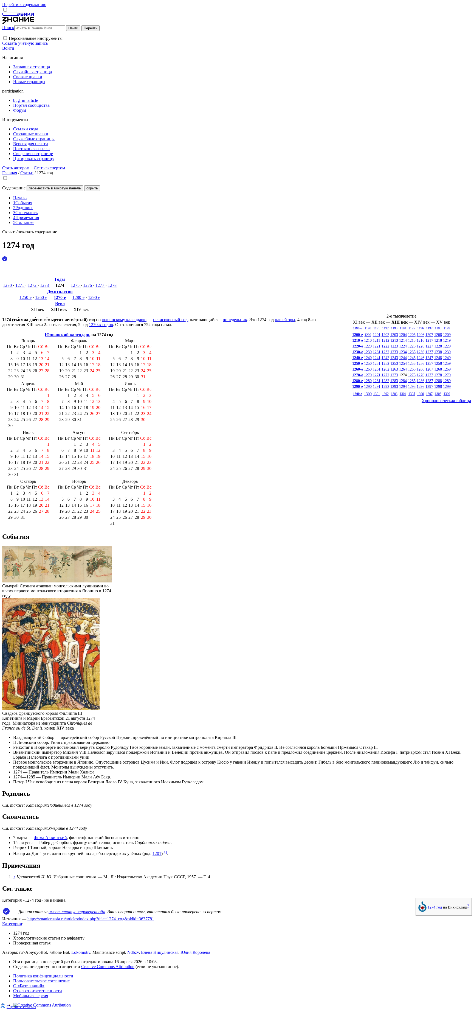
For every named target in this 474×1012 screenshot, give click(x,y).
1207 (429, 334)
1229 (447, 346)
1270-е (60, 297)
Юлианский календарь (67, 334)
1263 (394, 369)
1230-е (357, 352)
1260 (368, 369)
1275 (76, 285)
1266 (420, 369)
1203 (394, 334)
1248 (438, 357)
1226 (420, 346)
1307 (429, 394)
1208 (438, 334)
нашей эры (285, 319)
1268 (438, 369)
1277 (100, 285)
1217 (429, 340)
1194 (403, 328)
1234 (403, 352)
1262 (385, 369)
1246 (420, 357)
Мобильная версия (30, 995)
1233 (394, 352)
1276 (88, 285)
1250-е (25, 297)
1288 (438, 381)
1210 (368, 340)
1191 (376, 328)
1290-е (94, 297)
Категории (12, 923)
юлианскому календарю (124, 319)
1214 (403, 340)
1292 (385, 386)
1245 (412, 357)
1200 (368, 335)
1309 (447, 394)
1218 (438, 340)
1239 (447, 352)
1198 (438, 328)
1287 (429, 381)
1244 (403, 357)
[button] (5, 38)
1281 (376, 381)
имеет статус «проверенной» (77, 911)
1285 (412, 381)
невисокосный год (170, 319)
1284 (403, 381)
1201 (376, 334)
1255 (412, 363)
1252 (385, 363)
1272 (33, 285)
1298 (438, 386)
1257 (429, 363)
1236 (420, 352)
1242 (385, 357)
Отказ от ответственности (37, 990)
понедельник (235, 319)
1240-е (357, 357)
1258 (438, 363)
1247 (429, 357)
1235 (412, 352)
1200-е (357, 334)
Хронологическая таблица (446, 400)
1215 (412, 340)
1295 (412, 386)
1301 (376, 394)
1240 (368, 357)
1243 (394, 357)
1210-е (357, 340)
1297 (429, 386)
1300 (368, 394)
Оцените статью (21, 1006)
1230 (368, 352)
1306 (420, 394)
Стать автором (15, 168)
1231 (376, 352)
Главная (9, 172)
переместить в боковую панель (55, 188)
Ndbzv (133, 952)
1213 (394, 340)
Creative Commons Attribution (107, 966)
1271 (20, 285)
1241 (376, 357)
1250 (368, 363)
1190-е (357, 328)
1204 (403, 334)
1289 (447, 381)
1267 (429, 369)
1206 (420, 334)
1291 (376, 386)
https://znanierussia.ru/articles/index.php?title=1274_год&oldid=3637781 (90, 918)
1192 (385, 328)
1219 (447, 340)
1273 (45, 285)
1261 (376, 369)
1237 (429, 352)
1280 (368, 381)
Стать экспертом (49, 168)
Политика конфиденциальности (43, 976)
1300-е (357, 394)
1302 (385, 394)
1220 (368, 346)
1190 (368, 328)
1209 (447, 334)
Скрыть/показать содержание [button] (29, 231)
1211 (376, 340)
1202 (385, 334)
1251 (376, 363)
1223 (394, 346)
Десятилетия (60, 291)
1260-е (41, 297)
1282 (385, 381)
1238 (438, 352)
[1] (165, 852)
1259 (447, 363)
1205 (412, 334)
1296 (420, 386)
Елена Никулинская (159, 952)
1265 (412, 369)
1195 (411, 328)
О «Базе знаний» (28, 985)
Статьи (26, 172)
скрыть (92, 188)
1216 (420, 340)
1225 (412, 346)
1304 (403, 394)
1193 (394, 328)
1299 (447, 386)
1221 (376, 346)
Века (60, 303)
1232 (385, 352)
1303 (394, 394)
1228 (438, 346)
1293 (394, 386)
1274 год (435, 907)
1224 (403, 346)
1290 (368, 386)
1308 (438, 394)
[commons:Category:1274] (422, 910)
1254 (403, 363)
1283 (394, 381)
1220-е (357, 346)
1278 (112, 285)
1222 (385, 346)
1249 (447, 357)
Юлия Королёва (195, 952)
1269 (447, 369)
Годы (60, 279)
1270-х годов (101, 324)
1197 (429, 328)
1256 (420, 363)
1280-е (78, 297)
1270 (8, 285)
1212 (385, 340)
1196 (420, 328)
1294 (403, 386)
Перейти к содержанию (24, 4)
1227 (429, 346)
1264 (403, 369)
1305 (411, 394)
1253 (394, 363)
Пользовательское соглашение (41, 981)
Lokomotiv (80, 952)
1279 (447, 375)
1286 (420, 381)
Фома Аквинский (50, 837)
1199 (447, 328)
